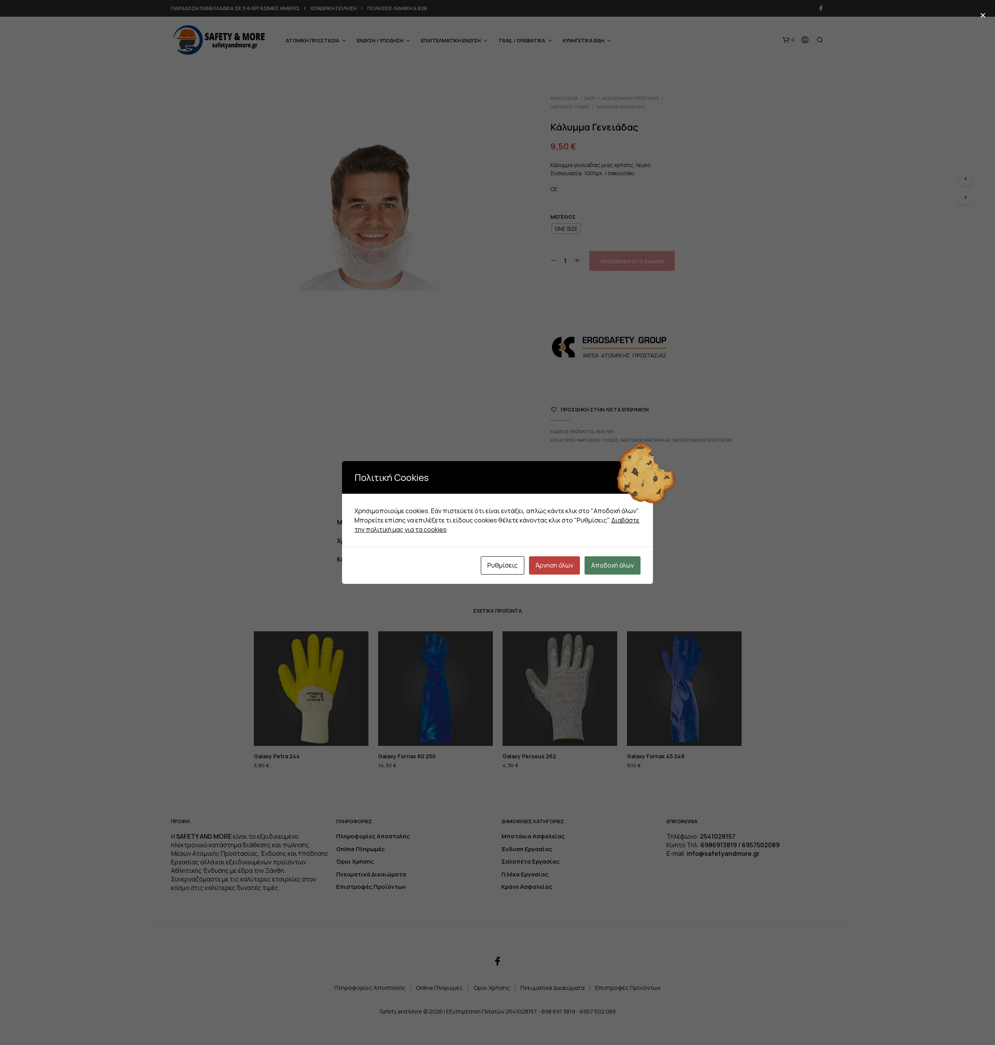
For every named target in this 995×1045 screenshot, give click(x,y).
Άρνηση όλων (554, 565)
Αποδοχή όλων (612, 565)
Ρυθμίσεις (502, 565)
